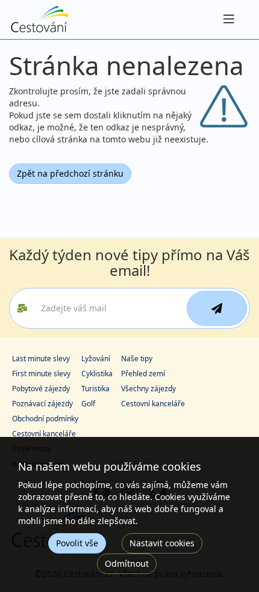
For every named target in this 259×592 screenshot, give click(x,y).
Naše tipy (136, 358)
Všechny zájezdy (148, 388)
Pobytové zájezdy (41, 388)
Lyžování (95, 358)
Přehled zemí (143, 373)
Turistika (95, 388)
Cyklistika (97, 373)
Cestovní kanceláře (153, 403)
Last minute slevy (41, 358)
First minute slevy (41, 373)
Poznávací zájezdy (42, 403)
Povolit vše (77, 543)
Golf (88, 403)
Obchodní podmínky (45, 418)
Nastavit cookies (162, 543)
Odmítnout (127, 563)
